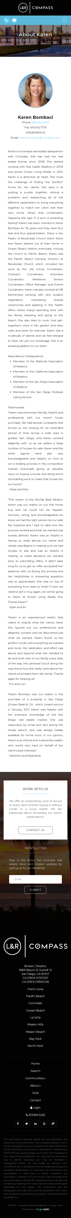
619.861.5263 (36, 1115)
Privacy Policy (56, 1205)
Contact (35, 1100)
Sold (35, 1093)
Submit (35, 889)
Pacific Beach (35, 996)
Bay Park (35, 1038)
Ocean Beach (35, 1010)
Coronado (35, 1003)
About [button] (34, 1085)
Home (35, 1063)
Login (36, 1107)
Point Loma (35, 989)
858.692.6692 (40, 122)
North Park (35, 1045)
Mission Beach (35, 1031)
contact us (35, 830)
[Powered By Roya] (42, 1210)
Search (35, 1071)
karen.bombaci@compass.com (39, 137)
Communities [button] (35, 1078)
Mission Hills (35, 1024)
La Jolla (35, 1017)
